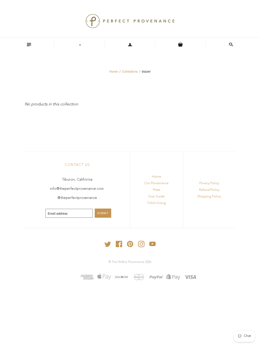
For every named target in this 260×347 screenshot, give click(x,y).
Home (113, 71)
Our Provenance (156, 183)
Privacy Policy (209, 183)
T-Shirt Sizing (156, 203)
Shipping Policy (209, 196)
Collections (130, 71)
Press (156, 190)
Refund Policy (209, 190)
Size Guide (156, 196)
